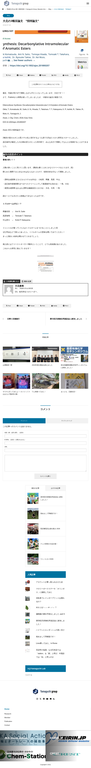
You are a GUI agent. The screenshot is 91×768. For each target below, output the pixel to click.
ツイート (28, 675)
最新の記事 (27, 281)
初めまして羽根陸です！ (46, 637)
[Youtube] (47, 699)
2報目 (5, 138)
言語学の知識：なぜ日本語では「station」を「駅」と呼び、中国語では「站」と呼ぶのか (50, 653)
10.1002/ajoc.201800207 (16, 122)
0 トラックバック (67, 420)
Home (6, 709)
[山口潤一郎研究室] (16, 3)
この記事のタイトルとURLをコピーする (45, 84)
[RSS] (54, 699)
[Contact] (50, 699)
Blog (8, 15)
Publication (8, 721)
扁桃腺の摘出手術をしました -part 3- (50, 614)
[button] (45, 264)
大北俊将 (19, 286)
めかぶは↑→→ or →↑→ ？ (46, 607)
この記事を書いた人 (12, 281)
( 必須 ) (14, 432)
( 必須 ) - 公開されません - (15, 439)
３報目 (45, 97)
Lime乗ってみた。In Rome (46, 643)
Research (7, 714)
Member (7, 717)
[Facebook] (44, 699)
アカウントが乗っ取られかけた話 (49, 582)
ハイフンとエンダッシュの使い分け (50, 630)
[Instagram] (37, 699)
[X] (40, 699)
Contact (7, 725)
